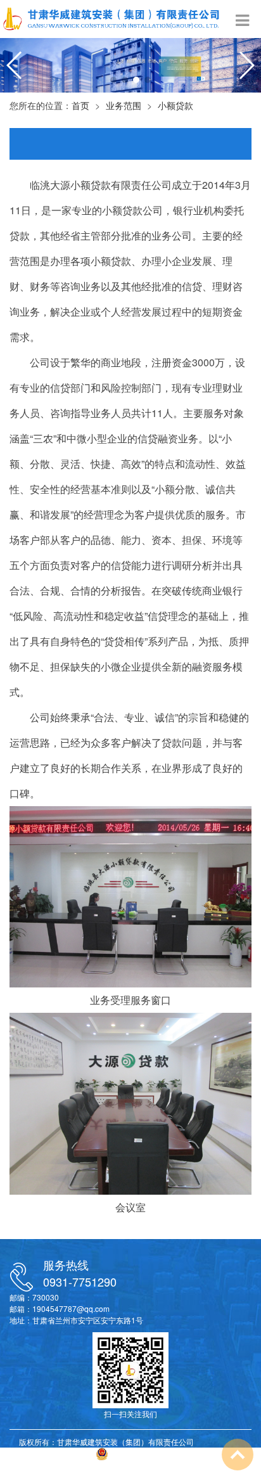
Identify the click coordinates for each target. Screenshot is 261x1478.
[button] (113, 80)
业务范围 (123, 105)
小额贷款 (175, 105)
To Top (237, 1454)
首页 (80, 105)
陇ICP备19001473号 (54, 1454)
